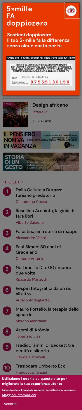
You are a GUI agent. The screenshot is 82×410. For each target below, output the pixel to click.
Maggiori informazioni (19, 395)
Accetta (10, 403)
